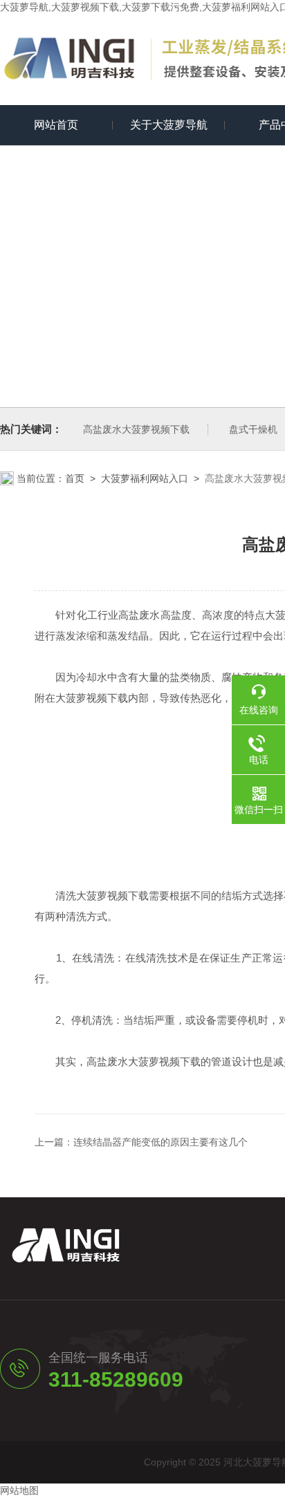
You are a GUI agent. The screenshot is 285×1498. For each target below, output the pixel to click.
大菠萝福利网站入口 (144, 478)
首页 (74, 478)
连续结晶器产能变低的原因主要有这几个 (160, 1142)
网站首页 (56, 125)
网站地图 (19, 1490)
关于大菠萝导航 (169, 125)
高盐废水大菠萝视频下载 (136, 429)
